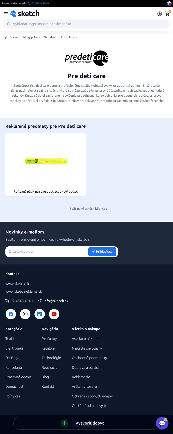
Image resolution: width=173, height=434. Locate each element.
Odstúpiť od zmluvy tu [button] (89, 406)
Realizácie (49, 367)
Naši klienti (50, 37)
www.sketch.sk (17, 284)
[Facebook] (10, 314)
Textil (9, 338)
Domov (13, 37)
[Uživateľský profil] (159, 14)
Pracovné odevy (18, 377)
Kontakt (48, 386)
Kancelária (13, 367)
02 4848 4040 (22, 301)
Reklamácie (81, 377)
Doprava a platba (85, 367)
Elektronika (14, 348)
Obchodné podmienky (89, 358)
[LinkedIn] (39, 314)
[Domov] (24, 13)
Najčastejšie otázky (87, 348)
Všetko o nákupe (85, 338)
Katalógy (49, 348)
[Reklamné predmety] (6, 13)
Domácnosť (14, 386)
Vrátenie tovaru (84, 386)
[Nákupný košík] (167, 14)
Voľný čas (12, 396)
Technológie (51, 358)
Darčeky (11, 358)
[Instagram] (25, 314)
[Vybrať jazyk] (169, 3)
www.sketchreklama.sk (23, 291)
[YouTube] (54, 314)
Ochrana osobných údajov (92, 396)
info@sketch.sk (55, 301)
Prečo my (49, 338)
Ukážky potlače (31, 37)
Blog (45, 377)
